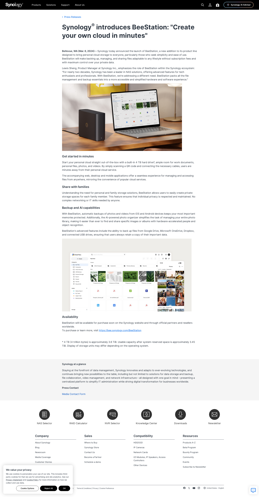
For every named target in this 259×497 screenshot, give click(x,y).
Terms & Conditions (84, 488)
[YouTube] (194, 488)
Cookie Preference (107, 488)
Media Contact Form (74, 394)
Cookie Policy (33, 480)
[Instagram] (199, 488)
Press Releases (72, 17)
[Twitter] (189, 488)
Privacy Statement (14, 480)
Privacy (95, 488)
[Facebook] (184, 488)
